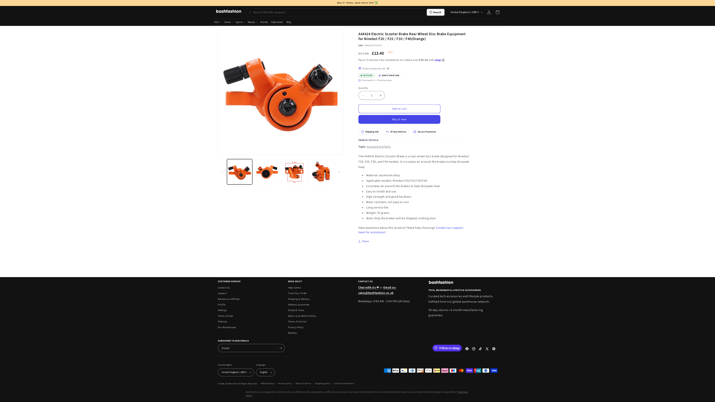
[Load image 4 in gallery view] (321, 171)
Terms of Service (297, 321)
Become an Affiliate (228, 299)
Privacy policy (285, 383)
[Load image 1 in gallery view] (239, 171)
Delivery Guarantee (298, 304)
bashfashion (231, 383)
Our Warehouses (227, 327)
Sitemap (222, 321)
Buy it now (399, 119)
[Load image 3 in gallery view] (294, 171)
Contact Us (224, 287)
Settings (222, 310)
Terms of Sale (225, 316)
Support (222, 293)
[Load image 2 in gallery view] (266, 171)
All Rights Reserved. (248, 383)
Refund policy (267, 383)
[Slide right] (339, 172)
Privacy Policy (296, 327)
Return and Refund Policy (302, 316)
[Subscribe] (281, 348)
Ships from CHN (388, 75)
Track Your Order (297, 293)
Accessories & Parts (379, 147)
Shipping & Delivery (299, 299)
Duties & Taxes (296, 310)
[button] (497, 12)
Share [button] (365, 241)
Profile (221, 304)
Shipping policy (322, 383)
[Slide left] (222, 172)
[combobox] (339, 12)
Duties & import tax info (374, 68)
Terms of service (303, 383)
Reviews (292, 333)
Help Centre (294, 287)
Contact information (344, 383)
